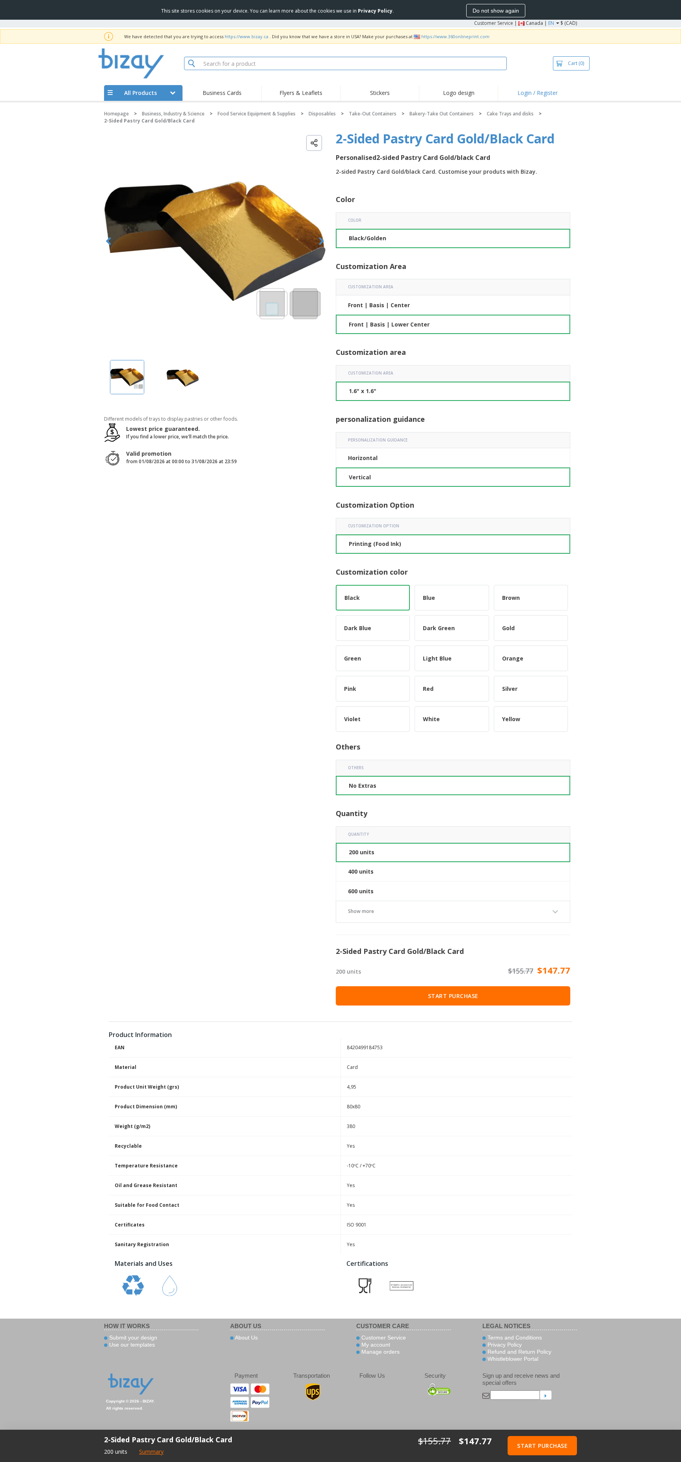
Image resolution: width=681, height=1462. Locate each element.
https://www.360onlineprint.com (455, 36)
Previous (108, 241)
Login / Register (537, 92)
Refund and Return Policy (518, 1352)
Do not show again (496, 10)
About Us (246, 1337)
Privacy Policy (504, 1344)
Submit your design (132, 1337)
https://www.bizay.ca (246, 36)
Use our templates (131, 1344)
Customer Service (493, 23)
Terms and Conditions (514, 1337)
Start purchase (453, 996)
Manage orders (380, 1352)
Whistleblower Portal (512, 1359)
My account (375, 1344)
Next (321, 241)
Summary (151, 1451)
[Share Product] (314, 143)
